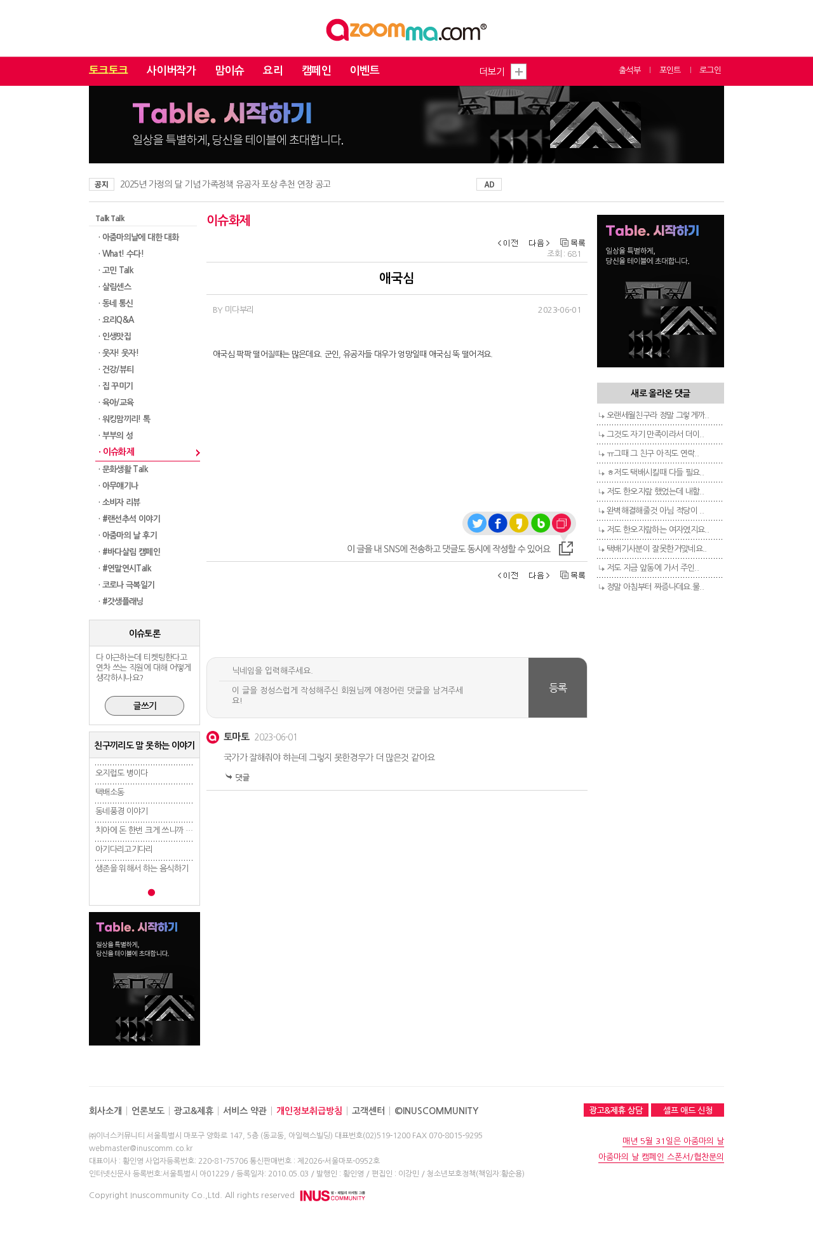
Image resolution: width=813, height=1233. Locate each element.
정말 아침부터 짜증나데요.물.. (655, 587)
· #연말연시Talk (124, 568)
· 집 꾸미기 (115, 386)
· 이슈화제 (116, 451)
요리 (273, 70)
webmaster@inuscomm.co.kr (140, 1148)
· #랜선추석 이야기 (129, 519)
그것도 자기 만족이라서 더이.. (655, 434)
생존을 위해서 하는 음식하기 (141, 868)
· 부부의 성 (115, 436)
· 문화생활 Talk (123, 469)
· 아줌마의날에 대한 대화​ (138, 237)
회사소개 (105, 1111)
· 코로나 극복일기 (126, 585)
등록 (558, 688)
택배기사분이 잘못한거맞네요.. (657, 549)
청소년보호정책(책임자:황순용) (476, 1174)
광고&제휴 (193, 1111)
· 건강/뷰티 (115, 369)
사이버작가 (171, 70)
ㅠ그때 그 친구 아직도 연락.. (653, 453)
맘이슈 (229, 70)
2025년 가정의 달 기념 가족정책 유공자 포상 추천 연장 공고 (225, 184)
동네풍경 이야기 (121, 811)
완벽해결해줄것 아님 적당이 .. (655, 511)
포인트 (670, 70)
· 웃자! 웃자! (118, 353)
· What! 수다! (121, 254)
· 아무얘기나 (118, 486)
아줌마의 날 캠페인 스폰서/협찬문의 (661, 1157)
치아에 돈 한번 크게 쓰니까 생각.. (149, 830)
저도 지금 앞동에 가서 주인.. (653, 568)
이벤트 (364, 70)
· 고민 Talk (115, 270)
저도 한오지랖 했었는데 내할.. (655, 491)
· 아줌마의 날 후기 (127, 535)
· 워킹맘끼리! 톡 (124, 419)
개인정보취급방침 (309, 1111)
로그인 (710, 70)
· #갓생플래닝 (121, 601)
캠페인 (316, 70)
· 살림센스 (114, 287)
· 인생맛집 (114, 336)
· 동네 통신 (115, 303)
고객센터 (368, 1111)
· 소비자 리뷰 (119, 502)
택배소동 (109, 792)
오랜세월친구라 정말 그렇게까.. (658, 415)
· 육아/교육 (115, 403)
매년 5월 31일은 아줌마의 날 (673, 1141)
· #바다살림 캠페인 (129, 552)
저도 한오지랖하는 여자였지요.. (658, 530)
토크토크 (108, 70)
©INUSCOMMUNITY (436, 1111)
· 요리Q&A (115, 320)
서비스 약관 (245, 1111)
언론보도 (148, 1111)
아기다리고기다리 (124, 849)
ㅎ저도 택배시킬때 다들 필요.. (655, 472)
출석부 (629, 70)
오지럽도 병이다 (121, 773)
